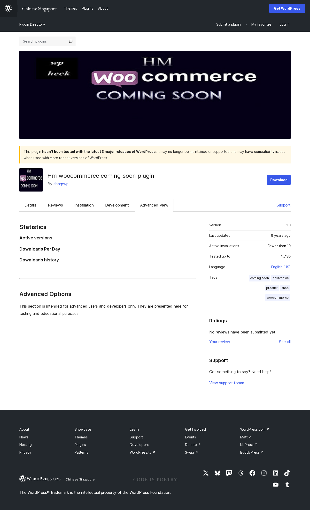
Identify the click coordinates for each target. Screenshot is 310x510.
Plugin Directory (32, 24)
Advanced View (154, 205)
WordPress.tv (142, 452)
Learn (134, 429)
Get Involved (195, 429)
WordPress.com (255, 429)
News (23, 437)
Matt (246, 437)
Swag (191, 452)
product (272, 288)
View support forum (226, 382)
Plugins (80, 445)
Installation (84, 205)
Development (117, 205)
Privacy (25, 452)
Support (284, 205)
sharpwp (61, 183)
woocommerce (278, 297)
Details (30, 205)
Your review (219, 341)
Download (278, 180)
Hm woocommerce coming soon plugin (100, 175)
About (24, 429)
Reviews (55, 205)
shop (285, 288)
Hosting (25, 445)
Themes (81, 437)
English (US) (281, 267)
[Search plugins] (71, 41)
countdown (281, 278)
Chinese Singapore (80, 479)
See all (285, 341)
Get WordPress (287, 8)
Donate (193, 445)
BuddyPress (252, 452)
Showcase (83, 429)
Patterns (81, 452)
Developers (139, 445)
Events (190, 437)
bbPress (249, 445)
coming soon (259, 278)
